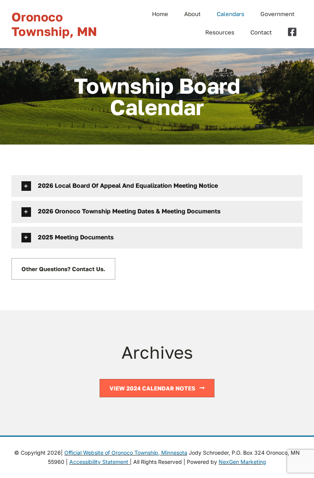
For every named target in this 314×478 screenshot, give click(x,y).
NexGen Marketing (242, 461)
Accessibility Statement (99, 461)
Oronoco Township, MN (54, 24)
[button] (157, 186)
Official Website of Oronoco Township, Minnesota (125, 452)
